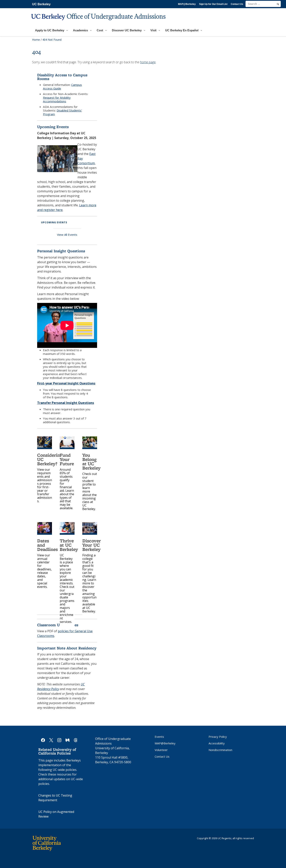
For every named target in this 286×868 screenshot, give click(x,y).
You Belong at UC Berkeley (91, 461)
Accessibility (217, 743)
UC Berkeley (41, 4)
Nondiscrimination (220, 750)
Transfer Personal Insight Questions (65, 403)
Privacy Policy (218, 737)
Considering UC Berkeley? (49, 459)
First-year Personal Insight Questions (66, 383)
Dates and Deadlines (47, 544)
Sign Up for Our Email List (213, 4)
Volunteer (161, 750)
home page (148, 62)
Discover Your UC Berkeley (91, 544)
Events (159, 737)
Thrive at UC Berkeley (69, 544)
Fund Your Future (67, 459)
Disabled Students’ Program (62, 112)
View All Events (67, 235)
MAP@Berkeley (187, 4)
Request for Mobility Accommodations (57, 99)
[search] (278, 4)
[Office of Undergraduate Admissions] (99, 22)
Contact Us (237, 4)
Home (36, 39)
